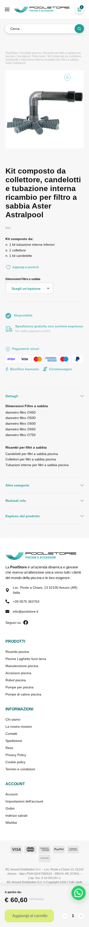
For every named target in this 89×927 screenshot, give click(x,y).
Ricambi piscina (30, 53)
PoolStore (11, 53)
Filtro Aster (39, 56)
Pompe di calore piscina (23, 694)
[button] (67, 77)
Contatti (11, 733)
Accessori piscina (18, 673)
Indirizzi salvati (16, 815)
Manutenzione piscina (21, 666)
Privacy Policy (15, 755)
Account (11, 794)
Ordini (9, 808)
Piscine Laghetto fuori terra (25, 659)
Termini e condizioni (20, 769)
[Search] (79, 28)
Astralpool (23, 56)
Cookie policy (15, 762)
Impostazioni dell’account (24, 801)
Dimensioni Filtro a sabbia (22, 279)
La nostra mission (18, 726)
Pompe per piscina (19, 687)
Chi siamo (12, 719)
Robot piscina (15, 680)
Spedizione (13, 741)
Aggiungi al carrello (29, 916)
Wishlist (11, 822)
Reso (9, 748)
